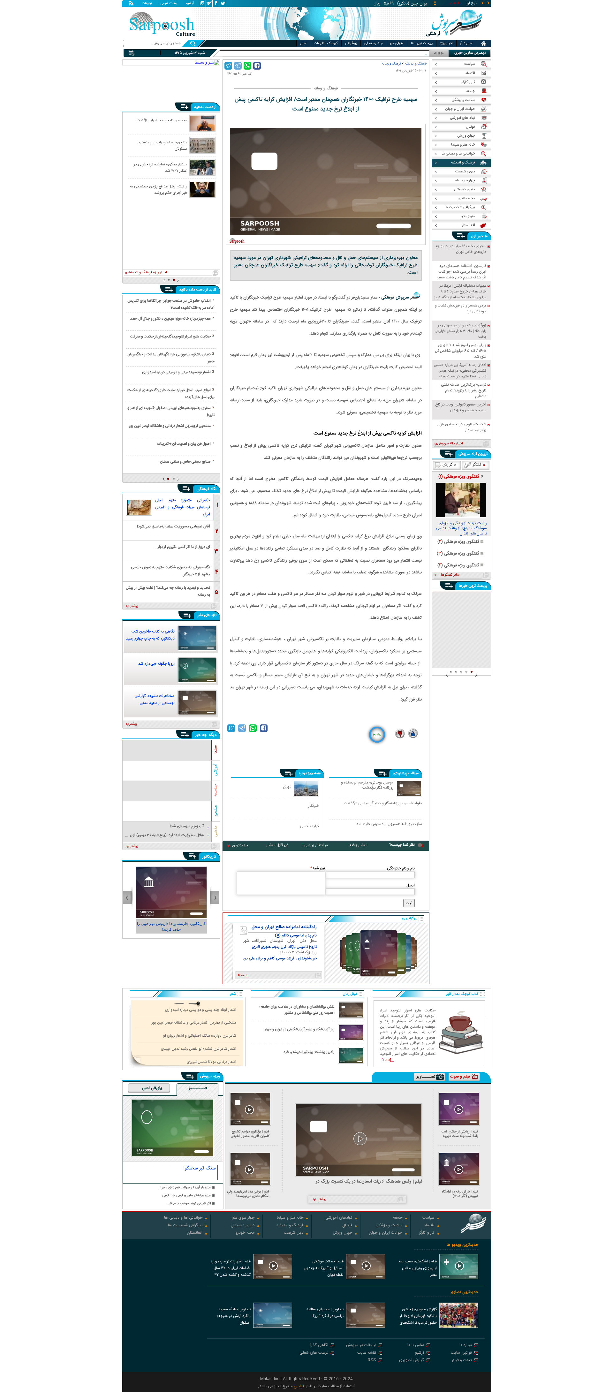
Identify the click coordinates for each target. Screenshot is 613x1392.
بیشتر (134, 606)
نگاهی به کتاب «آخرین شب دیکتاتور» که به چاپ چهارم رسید (150, 635)
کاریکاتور (209, 856)
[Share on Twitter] (228, 66)
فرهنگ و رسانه (391, 63)
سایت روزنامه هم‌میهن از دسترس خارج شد (389, 824)
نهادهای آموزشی (338, 1218)
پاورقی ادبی (152, 1088)
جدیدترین (240, 845)
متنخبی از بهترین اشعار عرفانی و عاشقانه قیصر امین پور (170, 426)
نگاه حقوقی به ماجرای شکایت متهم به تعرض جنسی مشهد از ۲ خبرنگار (170, 570)
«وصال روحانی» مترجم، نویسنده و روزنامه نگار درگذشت (367, 785)
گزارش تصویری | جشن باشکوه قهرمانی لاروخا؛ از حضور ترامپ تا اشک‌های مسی (418, 1316)
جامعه (397, 1218)
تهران (287, 786)
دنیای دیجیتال (242, 1226)
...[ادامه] (388, 1060)
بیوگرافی (351, 43)
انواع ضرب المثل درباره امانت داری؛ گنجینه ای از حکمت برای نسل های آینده (170, 393)
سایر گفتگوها (450, 575)
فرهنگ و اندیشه (416, 63)
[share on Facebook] (257, 66)
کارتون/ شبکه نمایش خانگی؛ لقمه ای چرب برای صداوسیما (171, 926)
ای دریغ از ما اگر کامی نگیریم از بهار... (182, 547)
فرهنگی (202, 489)
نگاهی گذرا (319, 1345)
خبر (480, 236)
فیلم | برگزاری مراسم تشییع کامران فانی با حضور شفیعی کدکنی (250, 1134)
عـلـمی (215, 810)
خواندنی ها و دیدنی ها (183, 1218)
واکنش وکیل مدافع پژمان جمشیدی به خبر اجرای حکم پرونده (158, 189)
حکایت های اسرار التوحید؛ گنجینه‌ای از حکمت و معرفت (170, 336)
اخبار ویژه (446, 43)
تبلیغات (147, 3)
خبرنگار (313, 805)
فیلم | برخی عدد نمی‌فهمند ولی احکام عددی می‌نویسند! (248, 1194)
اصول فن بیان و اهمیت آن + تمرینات (184, 444)
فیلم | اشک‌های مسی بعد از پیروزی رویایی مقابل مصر (417, 1268)
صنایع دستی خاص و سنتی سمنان (185, 461)
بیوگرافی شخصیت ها (185, 1226)
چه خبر (201, 734)
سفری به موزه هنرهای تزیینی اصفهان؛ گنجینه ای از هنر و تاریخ (170, 411)
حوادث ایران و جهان (385, 1233)
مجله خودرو (245, 1233)
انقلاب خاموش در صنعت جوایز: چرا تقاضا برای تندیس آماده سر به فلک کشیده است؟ (170, 304)
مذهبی (215, 831)
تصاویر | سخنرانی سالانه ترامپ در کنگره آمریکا (325, 1312)
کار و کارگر (427, 1233)
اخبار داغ (466, 43)
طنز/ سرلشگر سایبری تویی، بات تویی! (186, 1195)
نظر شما (317, 868)
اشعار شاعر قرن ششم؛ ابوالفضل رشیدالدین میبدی (198, 1049)
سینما (215, 749)
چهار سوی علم (243, 1218)
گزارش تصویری (411, 1360)
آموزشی (215, 770)
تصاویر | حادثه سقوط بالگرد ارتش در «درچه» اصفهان (233, 1316)
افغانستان (194, 1233)
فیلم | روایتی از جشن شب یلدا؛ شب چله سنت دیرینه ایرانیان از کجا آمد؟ (460, 1134)
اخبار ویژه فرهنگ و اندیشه (147, 273)
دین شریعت (293, 1233)
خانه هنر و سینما (290, 1218)
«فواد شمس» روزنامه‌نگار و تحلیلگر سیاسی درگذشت (383, 803)
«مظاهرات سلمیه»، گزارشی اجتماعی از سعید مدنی (154, 699)
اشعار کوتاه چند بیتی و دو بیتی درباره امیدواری (176, 372)
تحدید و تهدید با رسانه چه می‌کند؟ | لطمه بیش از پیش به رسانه (168, 591)
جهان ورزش (342, 1233)
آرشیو (190, 3)
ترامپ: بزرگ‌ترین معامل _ (407, 53)
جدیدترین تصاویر (464, 1292)
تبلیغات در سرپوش (361, 1345)
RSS (372, 1360)
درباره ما (465, 1345)
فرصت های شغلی (313, 1353)
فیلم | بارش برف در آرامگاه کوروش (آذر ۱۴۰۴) (460, 1194)
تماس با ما (415, 1345)
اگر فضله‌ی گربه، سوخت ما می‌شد (189, 1203)
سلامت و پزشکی (388, 1226)
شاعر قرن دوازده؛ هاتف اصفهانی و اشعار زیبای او (199, 1036)
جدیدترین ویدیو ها (462, 1245)
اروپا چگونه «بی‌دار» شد (156, 664)
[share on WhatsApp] (247, 66)
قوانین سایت (461, 1353)
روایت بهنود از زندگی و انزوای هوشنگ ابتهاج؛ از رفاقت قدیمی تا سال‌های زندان (461, 528)
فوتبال (347, 1226)
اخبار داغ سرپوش (450, 444)
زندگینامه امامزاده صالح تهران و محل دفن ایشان (284, 927)
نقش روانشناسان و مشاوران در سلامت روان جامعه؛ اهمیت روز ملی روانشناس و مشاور (297, 1010)
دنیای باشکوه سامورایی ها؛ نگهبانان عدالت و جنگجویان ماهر (170, 358)
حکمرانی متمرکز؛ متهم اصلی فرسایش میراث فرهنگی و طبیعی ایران (182, 507)
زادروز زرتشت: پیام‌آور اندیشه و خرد (309, 1052)
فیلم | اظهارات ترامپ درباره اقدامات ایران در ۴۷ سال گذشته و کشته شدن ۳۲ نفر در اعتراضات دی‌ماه (231, 1268)
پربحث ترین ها (422, 43)
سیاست (428, 1218)
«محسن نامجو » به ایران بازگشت (162, 120)
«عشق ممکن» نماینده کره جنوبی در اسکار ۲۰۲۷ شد (160, 167)
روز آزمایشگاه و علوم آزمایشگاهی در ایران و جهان (299, 1029)
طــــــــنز (198, 1088)
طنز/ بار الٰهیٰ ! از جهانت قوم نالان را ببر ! (185, 1187)
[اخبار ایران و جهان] (454, 38)
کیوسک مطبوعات (326, 43)
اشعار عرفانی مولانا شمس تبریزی (211, 1062)
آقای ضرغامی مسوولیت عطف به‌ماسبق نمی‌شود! (173, 526)
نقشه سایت (366, 1353)
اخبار (303, 43)
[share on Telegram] (238, 66)
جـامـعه (215, 790)
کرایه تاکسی (309, 826)
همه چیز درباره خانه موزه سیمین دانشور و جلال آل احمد (170, 318)
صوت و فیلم (462, 1360)
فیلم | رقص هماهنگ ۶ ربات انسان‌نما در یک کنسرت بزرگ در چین (369, 1181)
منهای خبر (397, 43)
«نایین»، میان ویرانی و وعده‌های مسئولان (162, 145)
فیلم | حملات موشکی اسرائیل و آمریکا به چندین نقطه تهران (324, 1268)
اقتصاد (429, 1226)
